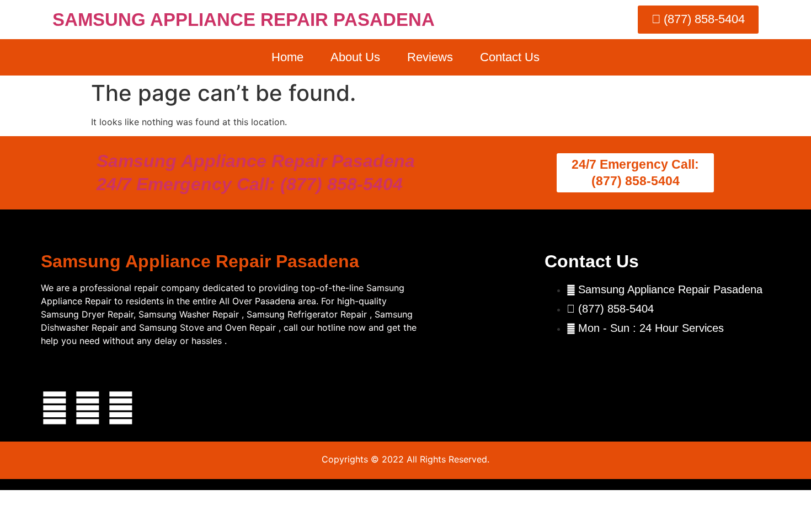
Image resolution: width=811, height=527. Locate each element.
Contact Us (510, 57)
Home (287, 57)
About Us (355, 57)
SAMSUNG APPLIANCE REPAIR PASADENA (243, 19)
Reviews (430, 57)
